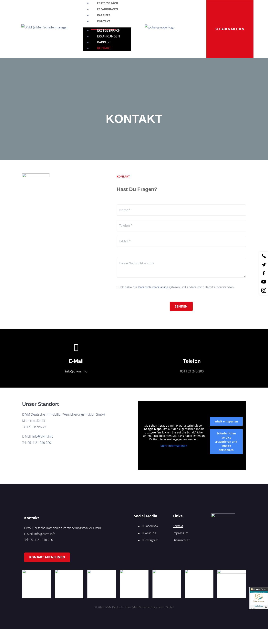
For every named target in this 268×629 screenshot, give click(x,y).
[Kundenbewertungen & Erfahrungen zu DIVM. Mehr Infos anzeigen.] (258, 598)
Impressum (180, 533)
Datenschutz (181, 540)
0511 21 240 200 (192, 371)
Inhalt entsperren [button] (226, 421)
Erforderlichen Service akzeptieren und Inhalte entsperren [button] (226, 441)
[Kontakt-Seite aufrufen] (263, 264)
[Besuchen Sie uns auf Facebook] (263, 256)
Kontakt (103, 21)
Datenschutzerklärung (153, 287)
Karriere (104, 42)
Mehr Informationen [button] (173, 446)
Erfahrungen (108, 36)
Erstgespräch (108, 30)
